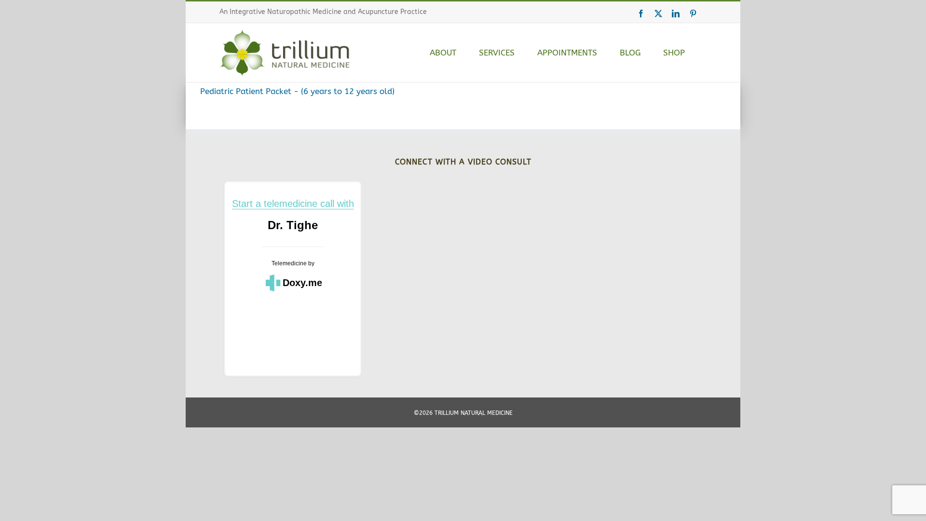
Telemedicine (289, 263)
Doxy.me (302, 282)
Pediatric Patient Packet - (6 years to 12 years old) (297, 91)
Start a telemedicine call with (293, 203)
